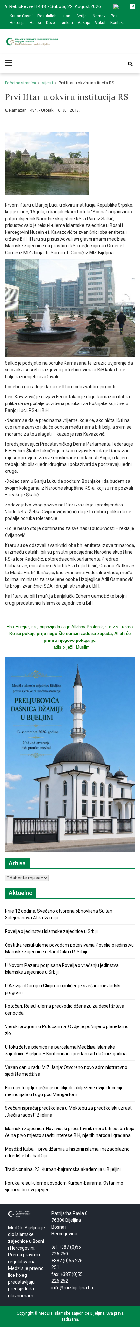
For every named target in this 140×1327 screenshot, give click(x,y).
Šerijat (82, 16)
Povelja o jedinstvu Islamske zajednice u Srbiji (51, 931)
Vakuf (100, 22)
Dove (50, 22)
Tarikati (66, 22)
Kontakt (117, 22)
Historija (17, 22)
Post (115, 16)
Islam (67, 16)
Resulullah (47, 16)
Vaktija (84, 22)
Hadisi (35, 22)
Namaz (99, 16)
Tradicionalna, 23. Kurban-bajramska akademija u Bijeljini (63, 1169)
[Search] (130, 64)
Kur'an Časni (21, 16)
